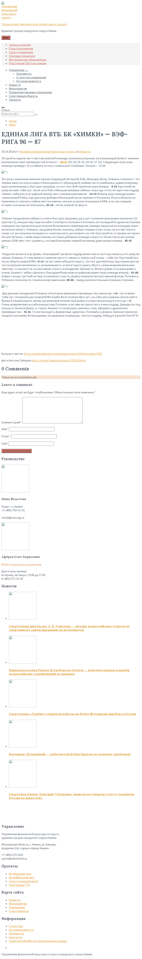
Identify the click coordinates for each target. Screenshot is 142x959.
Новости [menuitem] (15, 85)
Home (13, 121)
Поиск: (5, 110)
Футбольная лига (20, 874)
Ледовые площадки (22, 56)
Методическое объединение (27, 59)
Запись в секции (20, 45)
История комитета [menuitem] (28, 81)
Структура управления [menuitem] (31, 77)
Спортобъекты (19, 911)
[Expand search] (2, 107)
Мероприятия (18, 903)
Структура (16, 926)
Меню (6, 37)
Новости (85, 151)
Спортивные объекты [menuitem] (23, 96)
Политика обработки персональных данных (38, 941)
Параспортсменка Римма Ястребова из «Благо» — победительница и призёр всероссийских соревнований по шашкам (69, 672)
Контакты (15, 937)
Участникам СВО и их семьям (27, 63)
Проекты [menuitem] (15, 99)
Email (6, 436)
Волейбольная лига (21, 877)
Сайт (4, 443)
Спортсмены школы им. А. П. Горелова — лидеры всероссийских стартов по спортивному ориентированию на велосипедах (69, 628)
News (12, 124)
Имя (5, 429)
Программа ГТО (19, 885)
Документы (16, 933)
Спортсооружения (21, 48)
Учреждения (17, 907)
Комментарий (11, 422)
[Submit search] (36, 114)
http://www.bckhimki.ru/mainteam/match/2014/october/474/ (63, 354)
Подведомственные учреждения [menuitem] (30, 92)
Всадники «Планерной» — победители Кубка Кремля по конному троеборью (70, 754)
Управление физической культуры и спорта (34, 24)
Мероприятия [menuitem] (18, 88)
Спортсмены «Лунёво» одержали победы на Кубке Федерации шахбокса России (72, 714)
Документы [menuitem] (23, 73)
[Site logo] (10, 17)
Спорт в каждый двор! (23, 881)
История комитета (21, 930)
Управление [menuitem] (17, 70)
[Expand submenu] (26, 71)
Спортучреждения (21, 52)
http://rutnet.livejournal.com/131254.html (59, 360)
